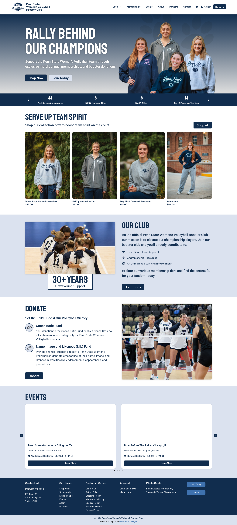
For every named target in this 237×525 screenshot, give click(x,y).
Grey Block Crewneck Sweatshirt (136, 201)
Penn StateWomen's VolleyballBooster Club (38, 6)
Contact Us (91, 488)
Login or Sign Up (128, 488)
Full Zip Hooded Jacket (83, 201)
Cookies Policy (93, 503)
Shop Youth (65, 492)
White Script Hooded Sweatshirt (41, 201)
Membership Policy (95, 499)
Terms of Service (94, 506)
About (161, 6)
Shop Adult (64, 488)
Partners (173, 6)
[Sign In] (202, 7)
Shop (115, 6)
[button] (28, 100)
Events (149, 6)
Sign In (207, 6)
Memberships (133, 6)
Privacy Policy (92, 510)
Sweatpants (172, 201)
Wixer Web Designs (128, 521)
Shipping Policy (93, 496)
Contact (187, 6)
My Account (125, 492)
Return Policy (92, 492)
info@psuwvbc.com (34, 489)
